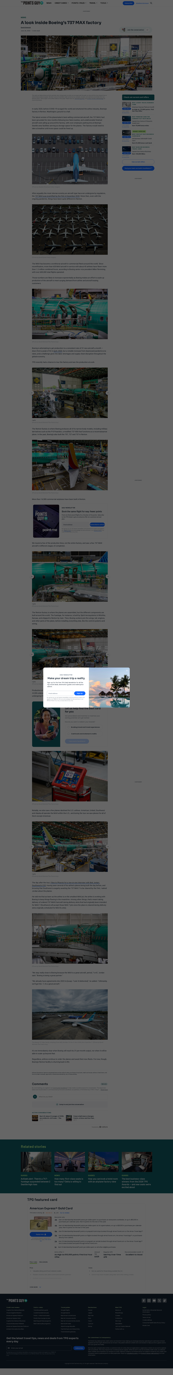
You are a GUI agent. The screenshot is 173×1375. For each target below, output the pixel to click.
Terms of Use (56, 699)
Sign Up (80, 693)
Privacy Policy (51, 700)
